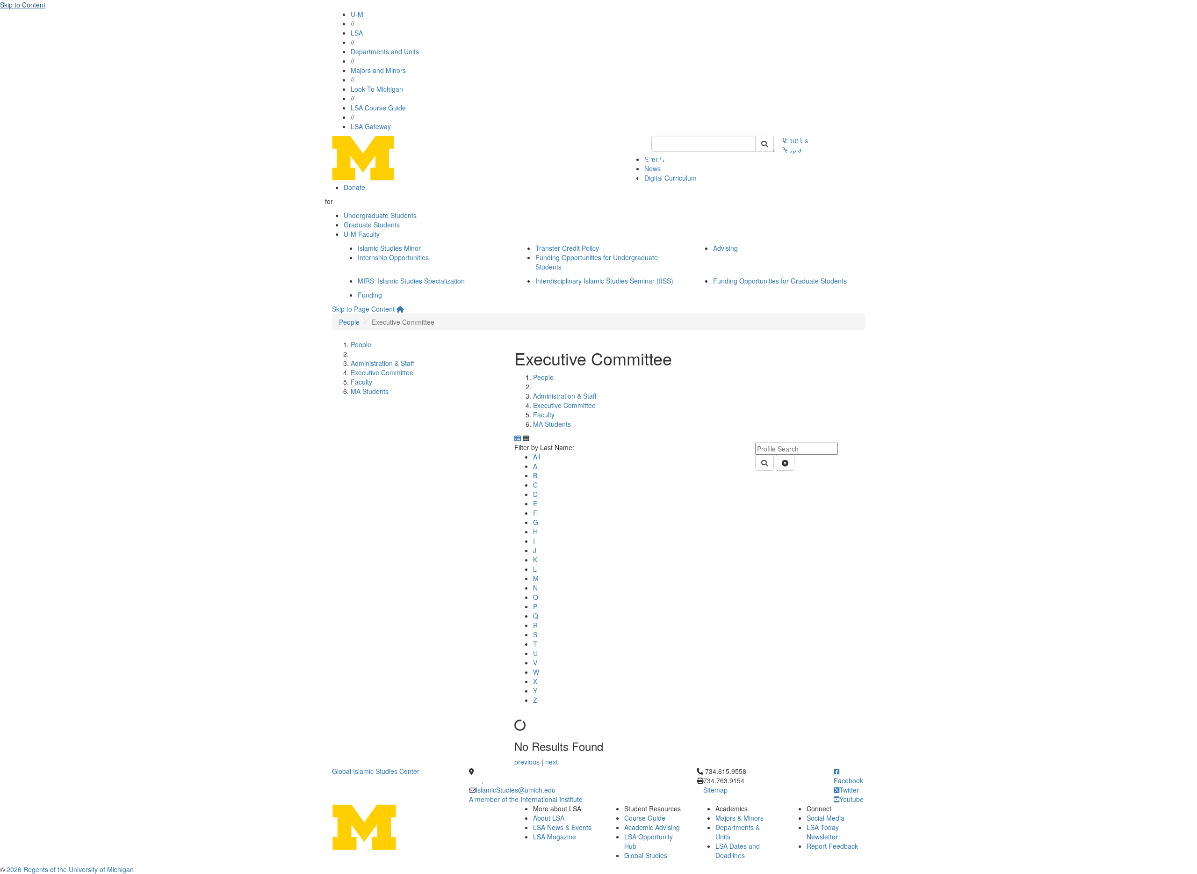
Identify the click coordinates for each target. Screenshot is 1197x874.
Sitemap (715, 789)
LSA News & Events (562, 827)
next (551, 761)
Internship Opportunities (393, 257)
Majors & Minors (739, 818)
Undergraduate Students (380, 215)
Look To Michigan (377, 89)
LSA (357, 32)
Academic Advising (652, 827)
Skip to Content (22, 4)
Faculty (361, 381)
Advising (725, 248)
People (349, 322)
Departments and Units (385, 51)
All (536, 456)
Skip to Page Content (363, 308)
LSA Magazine (554, 836)
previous (527, 761)
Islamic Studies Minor (389, 248)
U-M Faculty (362, 234)
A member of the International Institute (526, 799)
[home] (400, 308)
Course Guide (644, 818)
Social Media (825, 818)
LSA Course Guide (378, 107)
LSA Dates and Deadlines (737, 850)
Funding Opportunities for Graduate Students (780, 280)
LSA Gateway (371, 126)
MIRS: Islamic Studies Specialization (411, 280)
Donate (354, 187)
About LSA (548, 818)
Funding (370, 294)
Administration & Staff (382, 363)
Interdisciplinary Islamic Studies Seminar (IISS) (604, 280)
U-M (357, 14)
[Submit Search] (764, 144)
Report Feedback (832, 846)
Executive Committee (382, 372)
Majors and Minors (378, 70)
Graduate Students (372, 224)
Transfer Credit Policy (567, 248)
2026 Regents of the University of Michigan (70, 869)
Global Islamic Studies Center (375, 771)
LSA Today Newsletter (823, 832)
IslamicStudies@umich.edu (515, 789)
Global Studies (645, 855)
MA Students (370, 391)
